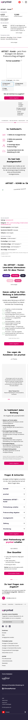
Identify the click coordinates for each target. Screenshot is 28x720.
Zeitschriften (10, 604)
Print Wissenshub (6, 658)
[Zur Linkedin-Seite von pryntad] (10, 626)
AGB (3, 698)
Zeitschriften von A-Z (7, 652)
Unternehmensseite (7, 661)
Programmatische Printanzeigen (10, 650)
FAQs (3, 635)
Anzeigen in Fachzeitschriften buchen (11, 648)
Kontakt (4, 633)
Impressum (4, 702)
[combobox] (19, 2)
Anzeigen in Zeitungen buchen (10, 643)
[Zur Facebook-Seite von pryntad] (3, 626)
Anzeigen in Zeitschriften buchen (10, 645)
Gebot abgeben (14, 124)
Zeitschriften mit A (19, 604)
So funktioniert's (5, 120)
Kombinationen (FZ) (6, 224)
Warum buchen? (21, 120)
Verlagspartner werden (8, 637)
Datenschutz (5, 700)
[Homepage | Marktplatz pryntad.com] (6, 2)
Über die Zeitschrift (13, 120)
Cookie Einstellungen (6, 704)
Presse (4, 665)
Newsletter (5, 663)
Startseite (4, 604)
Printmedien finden (14, 573)
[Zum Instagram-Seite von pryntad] (6, 626)
